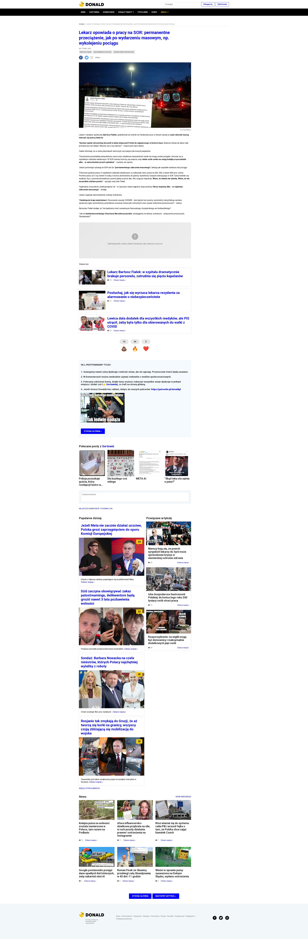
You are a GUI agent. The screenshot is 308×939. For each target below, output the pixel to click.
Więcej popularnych (89, 788)
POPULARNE (143, 12)
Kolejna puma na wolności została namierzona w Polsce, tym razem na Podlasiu (94, 828)
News (118, 916)
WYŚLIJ (97, 57)
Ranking (146, 916)
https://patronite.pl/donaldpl (166, 389)
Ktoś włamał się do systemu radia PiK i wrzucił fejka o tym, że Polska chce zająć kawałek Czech (172, 828)
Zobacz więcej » (119, 280)
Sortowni (108, 446)
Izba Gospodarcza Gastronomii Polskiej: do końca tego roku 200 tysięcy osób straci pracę (167, 597)
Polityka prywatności (124, 919)
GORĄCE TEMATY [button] (125, 12)
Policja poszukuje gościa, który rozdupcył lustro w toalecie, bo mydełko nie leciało (91, 485)
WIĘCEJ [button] (164, 12)
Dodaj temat (179, 916)
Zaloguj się (207, 4)
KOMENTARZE (108, 12)
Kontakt (170, 916)
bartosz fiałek (85, 52)
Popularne (137, 916)
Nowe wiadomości (183, 797)
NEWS (83, 12)
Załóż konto (222, 4)
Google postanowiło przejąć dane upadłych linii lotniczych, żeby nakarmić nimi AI (96, 873)
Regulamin (190, 916)
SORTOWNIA (94, 12)
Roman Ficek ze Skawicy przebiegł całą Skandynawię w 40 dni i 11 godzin (134, 873)
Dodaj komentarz (89, 494)
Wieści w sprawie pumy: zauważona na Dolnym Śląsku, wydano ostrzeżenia (172, 873)
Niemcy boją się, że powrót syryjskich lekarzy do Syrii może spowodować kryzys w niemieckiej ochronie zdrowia (167, 553)
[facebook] (82, 57)
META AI (141, 478)
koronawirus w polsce (102, 52)
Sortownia (111, 384)
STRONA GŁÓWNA (140, 896)
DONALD (82, 24)
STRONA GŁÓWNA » (93, 431)
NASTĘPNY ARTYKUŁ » (165, 896)
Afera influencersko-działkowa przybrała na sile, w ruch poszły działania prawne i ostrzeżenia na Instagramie (133, 829)
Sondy (163, 916)
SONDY (154, 12)
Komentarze (127, 916)
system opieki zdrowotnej (124, 52)
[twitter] (87, 57)
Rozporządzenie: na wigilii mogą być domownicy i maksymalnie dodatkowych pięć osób (167, 640)
